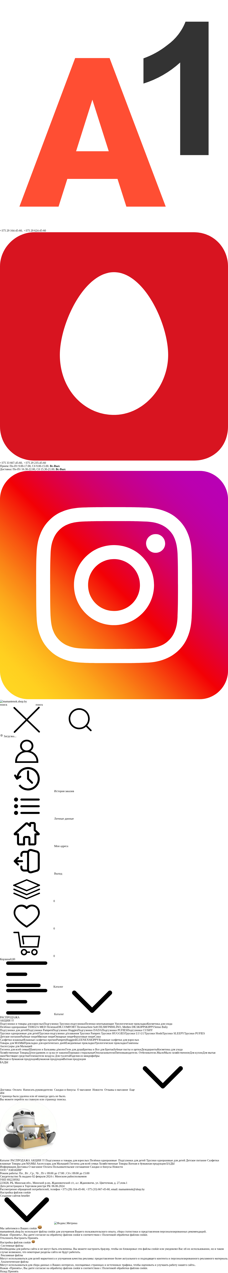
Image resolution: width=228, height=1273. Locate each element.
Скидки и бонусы (101, 1166)
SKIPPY (149, 1026)
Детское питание (10, 1036)
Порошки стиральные (81, 1052)
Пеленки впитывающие (100, 1023)
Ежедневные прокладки (80, 1043)
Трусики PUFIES (194, 1033)
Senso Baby (161, 1026)
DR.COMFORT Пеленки (72, 1026)
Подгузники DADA (90, 1030)
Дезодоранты (149, 1049)
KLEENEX (82, 1039)
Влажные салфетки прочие (40, 1039)
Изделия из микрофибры (84, 1055)
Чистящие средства (17, 1055)
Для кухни (196, 1052)
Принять (33, 1237)
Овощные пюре (63, 1036)
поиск (39, 704)
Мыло (160, 1052)
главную (33, 1099)
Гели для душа (74, 1049)
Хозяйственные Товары (14, 1052)
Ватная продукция (74, 1059)
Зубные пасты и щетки (127, 1049)
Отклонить (6, 1237)
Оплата (48, 1166)
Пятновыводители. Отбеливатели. (136, 1052)
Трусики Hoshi (153, 1033)
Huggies (70, 1039)
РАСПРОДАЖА (10, 1017)
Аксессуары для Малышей (16, 1046)
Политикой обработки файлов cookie (124, 1234)
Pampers (61, 1039)
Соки (97, 1036)
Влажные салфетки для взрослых (119, 1039)
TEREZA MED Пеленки (42, 1026)
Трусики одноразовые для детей (19, 1033)
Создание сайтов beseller (15, 1195)
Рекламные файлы (12, 1255)
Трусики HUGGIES (113, 1033)
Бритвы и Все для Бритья (98, 1049)
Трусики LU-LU (135, 1033)
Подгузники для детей (13, 1030)
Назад (3, 1271)
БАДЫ (4, 1062)
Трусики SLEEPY (173, 1033)
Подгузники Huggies (65, 1030)
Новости (118, 1166)
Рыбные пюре (28, 1036)
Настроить (20, 1237)
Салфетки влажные (12, 1039)
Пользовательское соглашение (71, 1166)
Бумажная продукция (50, 1059)
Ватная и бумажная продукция (18, 1059)
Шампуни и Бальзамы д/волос (47, 1049)
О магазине (35, 1166)
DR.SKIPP (138, 1026)
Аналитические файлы (14, 1261)
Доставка (22, 1166)
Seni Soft (93, 1026)
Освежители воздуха (42, 1055)
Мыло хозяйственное (177, 1052)
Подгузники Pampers (40, 1030)
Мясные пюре (45, 1036)
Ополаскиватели (105, 1052)
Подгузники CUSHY (140, 1030)
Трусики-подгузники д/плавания (59, 1033)
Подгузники (51, 1023)
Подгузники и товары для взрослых (22, 1023)
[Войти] (26, 751)
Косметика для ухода (159, 1023)
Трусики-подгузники (72, 1023)
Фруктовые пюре (83, 1036)
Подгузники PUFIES (114, 1030)
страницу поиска (55, 1099)
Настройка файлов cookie (15, 1192)
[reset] (26, 720)
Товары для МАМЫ (12, 1043)
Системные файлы (12, 1245)
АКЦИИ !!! (7, 1020)
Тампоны (132, 1043)
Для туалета (62, 1055)
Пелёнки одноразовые (14, 1026)
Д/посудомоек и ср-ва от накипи (48, 1052)
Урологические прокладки (131, 1023)
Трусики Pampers (90, 1033)
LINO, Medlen (123, 1026)
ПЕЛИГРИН (106, 1026)
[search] (80, 720)
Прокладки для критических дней (45, 1043)
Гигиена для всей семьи (14, 1049)
